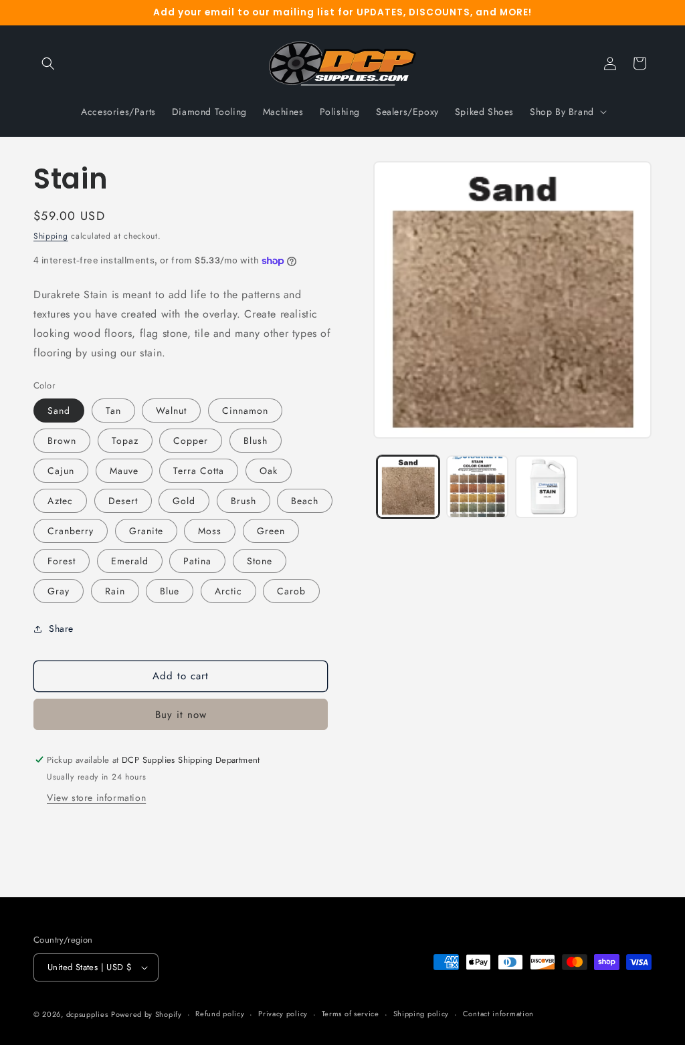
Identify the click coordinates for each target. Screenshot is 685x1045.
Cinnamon (245, 410)
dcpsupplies (87, 1014)
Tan (113, 410)
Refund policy (219, 1013)
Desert (123, 500)
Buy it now (181, 714)
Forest (61, 561)
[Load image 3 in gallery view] (546, 486)
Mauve (124, 470)
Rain (115, 591)
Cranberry (70, 531)
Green (271, 531)
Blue (169, 591)
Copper (190, 440)
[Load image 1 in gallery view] (408, 486)
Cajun (60, 470)
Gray (58, 591)
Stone (259, 561)
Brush (243, 500)
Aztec (60, 500)
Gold (184, 500)
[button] (48, 63)
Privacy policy (283, 1013)
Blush (255, 440)
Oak (269, 470)
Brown (61, 440)
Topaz (125, 440)
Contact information (498, 1013)
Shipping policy (421, 1013)
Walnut (171, 410)
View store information (96, 797)
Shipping (50, 236)
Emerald (130, 561)
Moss (209, 531)
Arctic (228, 591)
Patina (197, 561)
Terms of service (350, 1013)
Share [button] (61, 628)
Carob (291, 591)
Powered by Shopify (146, 1014)
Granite (146, 531)
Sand (58, 410)
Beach (304, 500)
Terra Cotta (198, 470)
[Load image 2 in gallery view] (477, 486)
